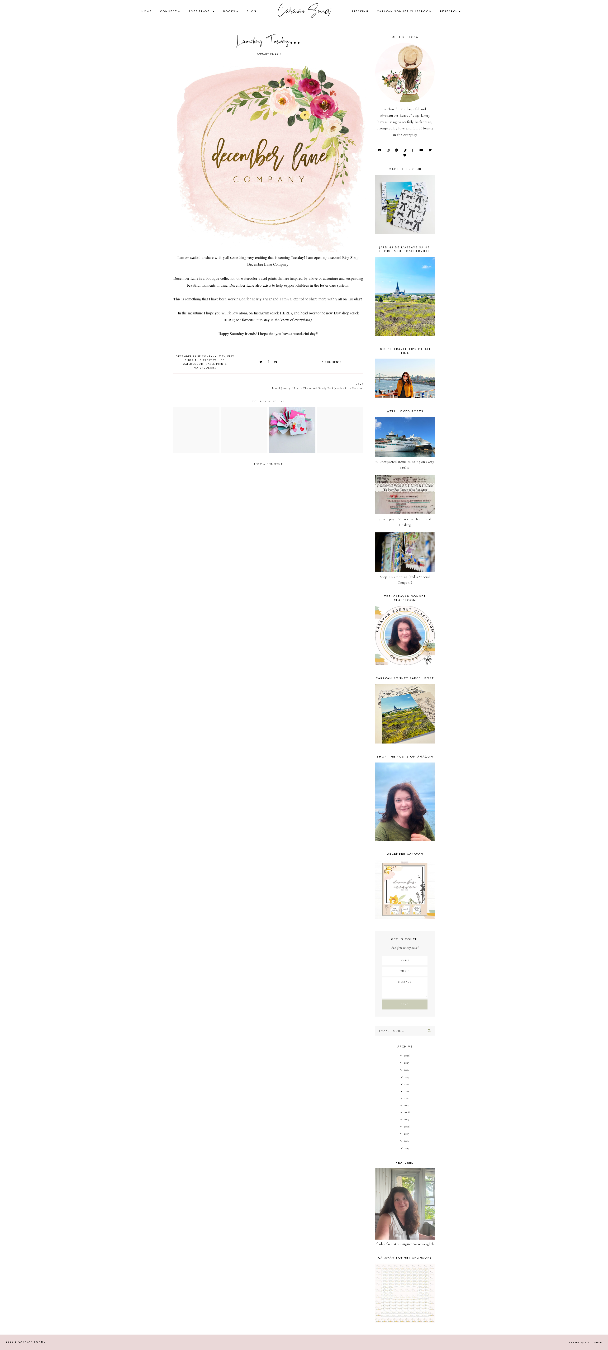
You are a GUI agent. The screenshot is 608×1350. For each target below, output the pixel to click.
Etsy (221, 356)
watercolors (205, 368)
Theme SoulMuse (585, 1342)
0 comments (332, 362)
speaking (360, 11)
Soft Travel (200, 11)
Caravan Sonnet (304, 12)
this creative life (209, 360)
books (229, 11)
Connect (168, 11)
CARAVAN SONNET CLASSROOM (404, 11)
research (449, 11)
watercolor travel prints (205, 364)
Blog (251, 11)
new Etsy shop (337, 312)
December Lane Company (267, 264)
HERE (285, 312)
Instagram (261, 312)
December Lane (185, 278)
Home (147, 11)
